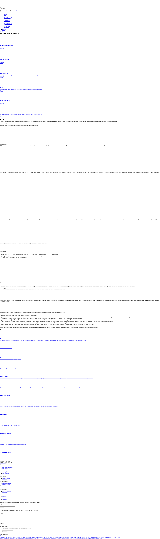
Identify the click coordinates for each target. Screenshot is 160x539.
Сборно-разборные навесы (6, 472)
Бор (21, 536)
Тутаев (65, 538)
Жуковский (100, 536)
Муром (66, 537)
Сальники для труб (4, 492)
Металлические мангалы (3, 378)
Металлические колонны (3, 359)
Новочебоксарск (94, 537)
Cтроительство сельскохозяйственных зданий (63, 387)
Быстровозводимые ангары (6, 484)
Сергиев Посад (39, 538)
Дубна (93, 536)
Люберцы (59, 537)
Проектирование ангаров (67, 340)
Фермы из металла (4, 499)
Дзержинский (76, 536)
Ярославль (100, 538)
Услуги (5, 15)
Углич (67, 538)
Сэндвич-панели (6, 25)
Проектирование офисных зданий (43, 340)
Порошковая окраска (7, 26)
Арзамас (11, 536)
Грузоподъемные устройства (8, 24)
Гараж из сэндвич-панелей (6, 478)
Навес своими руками (5, 471)
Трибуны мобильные (3, 444)
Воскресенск (45, 536)
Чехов (82, 538)
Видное (26, 536)
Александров (5, 536)
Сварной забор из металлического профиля (52, 406)
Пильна (4, 538)
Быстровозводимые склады (6, 482)
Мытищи (68, 537)
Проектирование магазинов (52, 340)
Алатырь (1, 536)
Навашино (76, 537)
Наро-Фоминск (80, 537)
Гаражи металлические (73, 378)
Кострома (18, 537)
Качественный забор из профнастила (19, 406)
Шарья (89, 538)
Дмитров (83, 536)
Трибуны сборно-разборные (16, 444)
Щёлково (97, 538)
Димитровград (80, 536)
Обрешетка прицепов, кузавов (6, 490)
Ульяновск (69, 538)
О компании (4, 13)
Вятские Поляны (53, 536)
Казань (119, 536)
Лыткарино (56, 537)
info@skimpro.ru (2, 463)
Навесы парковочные (5, 474)
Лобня (48, 537)
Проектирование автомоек (83, 340)
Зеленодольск (104, 536)
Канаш (120, 536)
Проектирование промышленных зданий (33, 340)
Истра (113, 536)
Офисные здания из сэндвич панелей (25, 387)
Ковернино (5, 537)
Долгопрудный (87, 536)
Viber (5, 463)
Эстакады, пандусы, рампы (7, 22)
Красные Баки (37, 537)
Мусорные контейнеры (54, 378)
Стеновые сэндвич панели (28, 368)
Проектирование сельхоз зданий (22, 340)
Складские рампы (2, 425)
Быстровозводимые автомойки (108, 387)
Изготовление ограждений (83, 378)
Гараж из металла (4, 479)
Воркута (39, 536)
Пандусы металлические (8, 425)
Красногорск (33, 537)
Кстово (40, 537)
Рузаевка (22, 538)
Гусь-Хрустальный (61, 536)
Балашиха (16, 536)
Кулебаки (42, 537)
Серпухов (42, 538)
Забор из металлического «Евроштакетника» (39, 406)
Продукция (3, 16)
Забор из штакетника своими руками (7, 467)
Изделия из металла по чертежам (27, 378)
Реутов (20, 538)
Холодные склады (6, 27)
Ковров (8, 537)
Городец (57, 536)
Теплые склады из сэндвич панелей (5, 387)
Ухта (73, 538)
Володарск (1, 31)
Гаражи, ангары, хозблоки (7, 19)
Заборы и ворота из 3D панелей (28, 406)
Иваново (107, 536)
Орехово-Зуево (104, 537)
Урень (71, 538)
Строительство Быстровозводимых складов (28, 349)
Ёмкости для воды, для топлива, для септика (64, 378)
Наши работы (4, 28)
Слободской (46, 538)
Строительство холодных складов (5, 349)
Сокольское (49, 538)
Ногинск (97, 537)
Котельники (22, 537)
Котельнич (25, 537)
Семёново (33, 538)
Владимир (31, 536)
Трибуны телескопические (23, 444)
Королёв (16, 537)
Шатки (91, 538)
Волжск (34, 536)
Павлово (107, 537)
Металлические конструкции (8, 17)
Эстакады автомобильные (16, 425)
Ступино (56, 538)
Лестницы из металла (10, 378)
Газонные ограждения (11, 406)
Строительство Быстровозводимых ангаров (16, 349)
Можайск (63, 537)
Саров (31, 538)
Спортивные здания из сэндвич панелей (36, 387)
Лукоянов (50, 537)
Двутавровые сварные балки (17, 359)
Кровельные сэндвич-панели (20, 368)
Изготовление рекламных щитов (18, 378)
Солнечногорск (53, 538)
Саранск (29, 538)
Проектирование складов (14, 340)
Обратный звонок (16, 10)
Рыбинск (25, 538)
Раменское (17, 538)
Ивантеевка (110, 536)
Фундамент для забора (5, 487)
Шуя (95, 538)
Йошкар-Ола (116, 536)
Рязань (27, 538)
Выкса (48, 536)
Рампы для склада (4, 496)
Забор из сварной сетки (5, 466)
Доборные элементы (3, 368)
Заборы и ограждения (7, 20)
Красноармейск (29, 537)
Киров (130, 536)
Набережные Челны (72, 537)
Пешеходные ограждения (4, 406)
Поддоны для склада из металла (6, 491)
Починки (9, 538)
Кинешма (127, 536)
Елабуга (98, 536)
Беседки (78, 378)
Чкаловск (87, 538)
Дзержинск (72, 536)
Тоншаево (62, 538)
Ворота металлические (90, 378)
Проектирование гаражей (60, 340)
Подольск (6, 538)
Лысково (53, 537)
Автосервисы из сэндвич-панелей (15, 387)
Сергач (36, 538)
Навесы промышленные (5, 473)
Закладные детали (10, 359)
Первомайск (116, 537)
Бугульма (23, 536)
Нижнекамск (87, 537)
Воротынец (41, 536)
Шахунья (93, 538)
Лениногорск (45, 537)
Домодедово (90, 536)
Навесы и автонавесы (7, 21)
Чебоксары (79, 538)
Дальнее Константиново (67, 536)
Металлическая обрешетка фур (8, 23)
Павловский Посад (111, 537)
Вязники (50, 536)
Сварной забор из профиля (6, 468)
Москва (61, 537)
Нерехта (84, 537)
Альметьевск (8, 536)
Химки (77, 538)
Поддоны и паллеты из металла (46, 378)
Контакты (3, 30)
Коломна (10, 537)
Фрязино (75, 538)
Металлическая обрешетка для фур (37, 378)
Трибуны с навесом (9, 444)
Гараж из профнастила (5, 477)
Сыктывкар (59, 538)
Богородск (19, 536)
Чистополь (84, 538)
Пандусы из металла (5, 495)
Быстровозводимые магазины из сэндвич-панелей (49, 387)
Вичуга (29, 536)
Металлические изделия (7, 18)
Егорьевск (95, 536)
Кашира (125, 536)
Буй (24, 536)
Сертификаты (4, 29)
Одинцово (100, 537)
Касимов (122, 536)
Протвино (12, 538)
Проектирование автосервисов (75, 340)
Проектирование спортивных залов (5, 340)
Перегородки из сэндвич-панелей (11, 368)
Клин (3, 537)
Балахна (14, 536)
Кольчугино (13, 537)
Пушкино (15, 538)
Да (0, 535)
